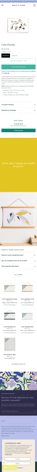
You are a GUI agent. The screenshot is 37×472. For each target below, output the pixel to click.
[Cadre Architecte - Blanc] (9, 344)
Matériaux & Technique (8, 110)
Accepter (17, 459)
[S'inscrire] (34, 410)
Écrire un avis (18, 130)
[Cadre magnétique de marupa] (9, 288)
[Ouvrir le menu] (4, 5)
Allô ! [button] (3, 421)
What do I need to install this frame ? (12, 255)
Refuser (17, 463)
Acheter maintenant (18, 67)
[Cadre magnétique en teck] (27, 288)
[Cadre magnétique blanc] (27, 316)
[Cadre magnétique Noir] (9, 316)
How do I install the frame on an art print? (14, 260)
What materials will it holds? (10, 266)
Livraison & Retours (7, 104)
